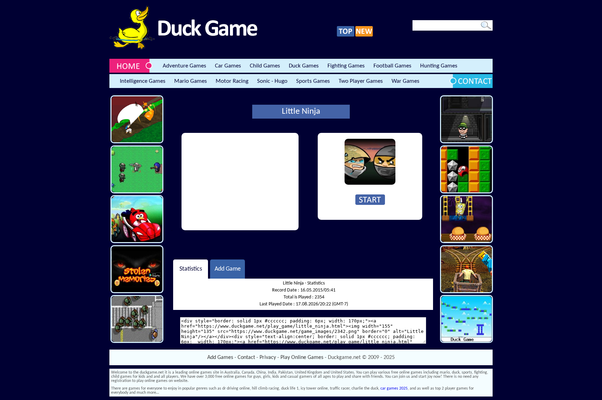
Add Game (228, 269)
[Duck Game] (183, 48)
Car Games (228, 66)
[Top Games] (345, 35)
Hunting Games (438, 66)
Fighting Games (346, 66)
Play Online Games (301, 357)
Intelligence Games (142, 81)
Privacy (268, 357)
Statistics (190, 269)
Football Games (392, 66)
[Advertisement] (240, 181)
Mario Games (190, 81)
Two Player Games (361, 81)
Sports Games (313, 81)
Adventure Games (184, 66)
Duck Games (304, 66)
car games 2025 (394, 388)
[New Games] (364, 35)
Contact (246, 357)
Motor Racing (232, 81)
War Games (405, 81)
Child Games (265, 66)
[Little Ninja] (370, 184)
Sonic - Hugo (272, 81)
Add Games (220, 357)
